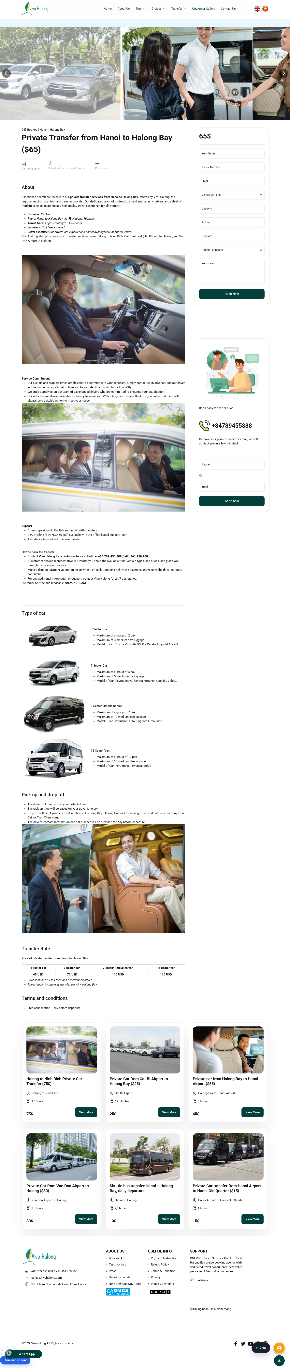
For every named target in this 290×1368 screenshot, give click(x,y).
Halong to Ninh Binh (109, 236)
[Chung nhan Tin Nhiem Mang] (218, 1313)
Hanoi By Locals (119, 1277)
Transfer (176, 8)
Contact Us (228, 8)
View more (86, 1112)
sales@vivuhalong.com (46, 1277)
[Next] (283, 73)
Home (108, 8)
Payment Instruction (164, 1258)
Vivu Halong (161, 197)
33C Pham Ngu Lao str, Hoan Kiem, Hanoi (58, 1284)
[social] (235, 1344)
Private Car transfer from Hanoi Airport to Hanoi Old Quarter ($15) (227, 1188)
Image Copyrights (162, 1284)
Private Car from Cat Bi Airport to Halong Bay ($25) (139, 1081)
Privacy (155, 1277)
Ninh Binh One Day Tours (125, 1284)
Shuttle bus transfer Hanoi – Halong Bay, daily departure (141, 1188)
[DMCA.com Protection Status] (124, 1292)
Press (112, 1271)
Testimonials (117, 1264)
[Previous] (6, 73)
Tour (139, 8)
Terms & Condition (163, 1271)
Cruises (157, 8)
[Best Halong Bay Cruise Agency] (41, 8)
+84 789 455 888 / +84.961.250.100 (54, 1271)
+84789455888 (232, 425)
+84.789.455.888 (110, 556)
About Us (124, 8)
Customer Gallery (203, 8)
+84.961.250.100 (136, 556)
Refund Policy (160, 1264)
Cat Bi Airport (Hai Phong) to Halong (148, 236)
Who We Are (117, 1258)
